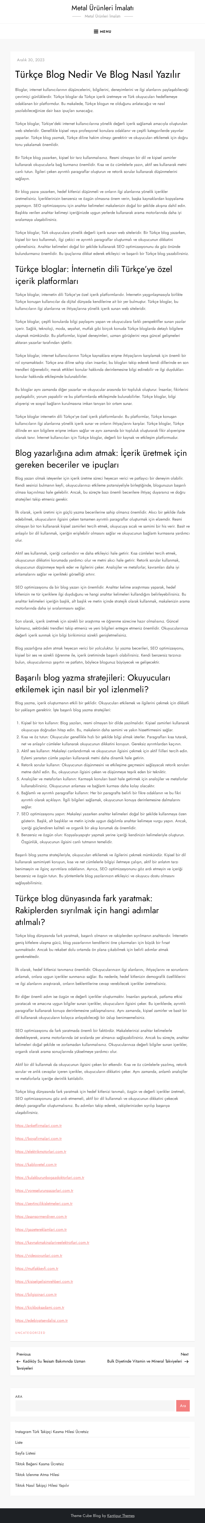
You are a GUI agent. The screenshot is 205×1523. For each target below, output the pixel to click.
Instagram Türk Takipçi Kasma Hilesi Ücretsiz (51, 1432)
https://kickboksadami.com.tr (39, 1307)
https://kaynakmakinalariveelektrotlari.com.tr (52, 1242)
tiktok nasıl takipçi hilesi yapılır (42, 1485)
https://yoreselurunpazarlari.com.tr (44, 1190)
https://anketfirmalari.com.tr (38, 1125)
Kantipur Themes (120, 1516)
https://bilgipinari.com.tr (36, 1294)
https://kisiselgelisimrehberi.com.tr (44, 1281)
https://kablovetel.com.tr (36, 1164)
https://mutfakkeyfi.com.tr (36, 1268)
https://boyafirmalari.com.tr (38, 1138)
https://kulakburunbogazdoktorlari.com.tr (49, 1177)
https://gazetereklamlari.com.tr (41, 1229)
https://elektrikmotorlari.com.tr (40, 1151)
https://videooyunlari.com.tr (38, 1255)
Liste (18, 1442)
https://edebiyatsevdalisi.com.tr (41, 1320)
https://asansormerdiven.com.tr (41, 1216)
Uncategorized (30, 1333)
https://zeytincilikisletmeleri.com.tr (43, 1203)
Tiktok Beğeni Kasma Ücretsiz (39, 1464)
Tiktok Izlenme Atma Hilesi (37, 1475)
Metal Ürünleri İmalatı (103, 8)
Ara (18, 1396)
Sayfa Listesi (25, 1453)
